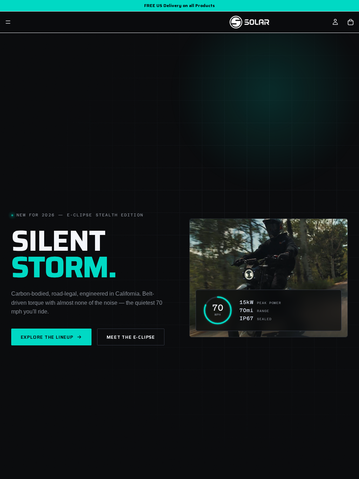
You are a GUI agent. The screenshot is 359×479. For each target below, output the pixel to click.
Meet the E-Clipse (131, 337)
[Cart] (350, 22)
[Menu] (8, 22)
